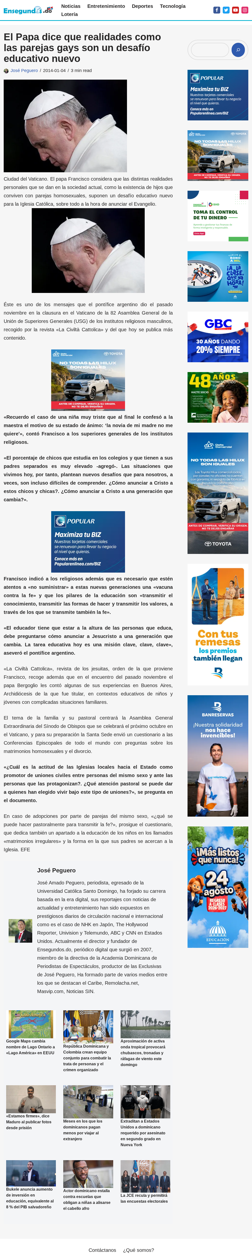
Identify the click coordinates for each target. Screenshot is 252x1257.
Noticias (70, 6)
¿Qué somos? (138, 1250)
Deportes (142, 6)
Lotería (69, 14)
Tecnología (173, 6)
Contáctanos (102, 1250)
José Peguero (24, 70)
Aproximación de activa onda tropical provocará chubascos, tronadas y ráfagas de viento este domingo (143, 1053)
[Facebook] (216, 10)
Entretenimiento (106, 6)
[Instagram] (244, 10)
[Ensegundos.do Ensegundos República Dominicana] (28, 10)
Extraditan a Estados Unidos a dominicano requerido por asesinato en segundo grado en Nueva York (143, 1133)
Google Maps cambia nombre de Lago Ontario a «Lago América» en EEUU (30, 1047)
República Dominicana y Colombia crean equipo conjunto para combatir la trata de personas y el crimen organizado (87, 1058)
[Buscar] (238, 50)
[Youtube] (235, 10)
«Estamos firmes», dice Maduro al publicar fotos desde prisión (28, 1122)
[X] (226, 10)
